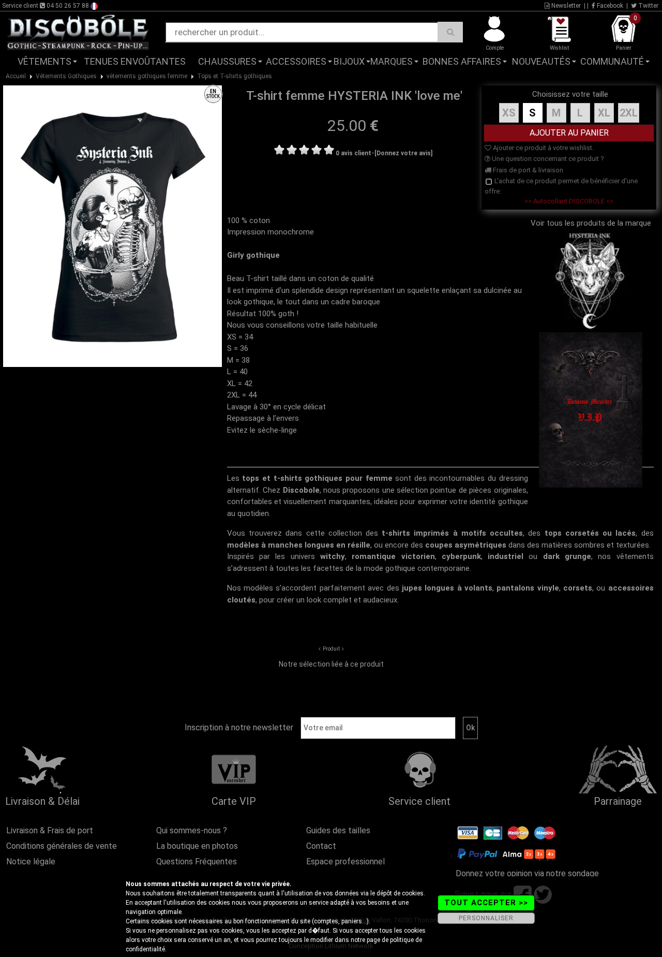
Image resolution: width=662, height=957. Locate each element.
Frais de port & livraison (527, 170)
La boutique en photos (197, 846)
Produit (331, 649)
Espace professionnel (345, 861)
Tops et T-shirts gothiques (234, 76)
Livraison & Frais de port (49, 830)
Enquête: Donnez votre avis (558, 77)
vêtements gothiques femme (147, 76)
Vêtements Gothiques (66, 76)
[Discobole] (78, 31)
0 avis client (353, 153)
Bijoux (349, 61)
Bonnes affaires (462, 61)
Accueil (16, 76)
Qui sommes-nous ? (191, 830)
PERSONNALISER (486, 918)
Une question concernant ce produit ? (547, 159)
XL (604, 113)
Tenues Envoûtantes (135, 61)
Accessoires (296, 61)
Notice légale (30, 861)
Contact (321, 846)
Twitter (647, 5)
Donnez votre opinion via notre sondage (527, 873)
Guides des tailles (338, 830)
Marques (391, 61)
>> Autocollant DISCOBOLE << (568, 201)
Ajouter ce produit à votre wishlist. (542, 148)
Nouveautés (541, 61)
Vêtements (44, 61)
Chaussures (227, 61)
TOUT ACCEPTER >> (486, 902)
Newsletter (565, 5)
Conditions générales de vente (61, 846)
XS (509, 113)
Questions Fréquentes (196, 861)
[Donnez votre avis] (403, 153)
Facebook (609, 5)
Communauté (612, 61)
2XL (629, 113)
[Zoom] (112, 225)
